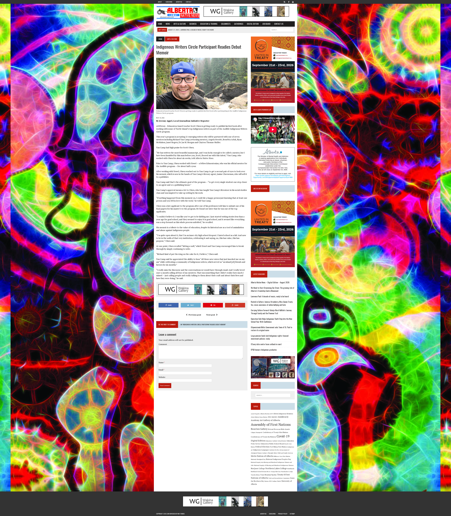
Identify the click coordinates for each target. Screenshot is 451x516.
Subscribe (169, 2)
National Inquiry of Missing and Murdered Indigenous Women (274, 465)
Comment (163, 344)
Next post (210, 314)
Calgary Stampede (256, 432)
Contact (188, 2)
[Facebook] (289, 1)
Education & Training (208, 23)
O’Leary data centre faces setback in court (266, 344)
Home (160, 23)
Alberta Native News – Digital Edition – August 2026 (270, 282)
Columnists (225, 23)
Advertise (179, 2)
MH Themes (181, 514)
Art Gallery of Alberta (270, 420)
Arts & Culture (179, 23)
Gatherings (238, 23)
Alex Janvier (272, 417)
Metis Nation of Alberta (262, 456)
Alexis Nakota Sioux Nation (259, 417)
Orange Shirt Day (275, 471)
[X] (284, 1)
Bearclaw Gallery (259, 429)
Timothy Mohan (255, 475)
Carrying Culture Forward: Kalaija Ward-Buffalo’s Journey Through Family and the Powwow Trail (271, 312)
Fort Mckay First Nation (278, 447)
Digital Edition (253, 23)
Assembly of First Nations (271, 424)
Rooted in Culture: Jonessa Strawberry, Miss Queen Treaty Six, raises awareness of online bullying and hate (272, 303)
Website (162, 377)
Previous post (195, 314)
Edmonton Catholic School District (276, 441)
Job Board (266, 23)
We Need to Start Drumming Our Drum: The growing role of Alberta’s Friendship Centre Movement (272, 289)
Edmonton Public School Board (272, 444)
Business (192, 23)
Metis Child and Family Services (283, 453)
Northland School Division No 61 (260, 471)
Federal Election (262, 446)
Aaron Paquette (255, 414)
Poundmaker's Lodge (287, 471)
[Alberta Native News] (178, 12)
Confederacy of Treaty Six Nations (263, 437)
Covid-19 (283, 436)
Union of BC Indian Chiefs (272, 481)
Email (161, 369)
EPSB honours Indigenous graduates (264, 349)
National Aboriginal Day (258, 459)
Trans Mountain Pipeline (268, 475)
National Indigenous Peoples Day (278, 459)
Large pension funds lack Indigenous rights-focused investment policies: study (269, 337)
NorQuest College (258, 468)
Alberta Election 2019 (266, 414)
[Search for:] (273, 395)
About (160, 2)
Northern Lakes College (276, 468)
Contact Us (278, 23)
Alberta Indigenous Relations (283, 414)
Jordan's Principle (267, 453)
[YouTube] (293, 1)
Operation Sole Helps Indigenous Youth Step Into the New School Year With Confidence (271, 320)
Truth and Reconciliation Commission (279, 478)
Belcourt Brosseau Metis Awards (279, 429)
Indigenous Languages (261, 450)
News (168, 23)
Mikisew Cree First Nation (282, 456)
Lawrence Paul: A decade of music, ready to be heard (270, 296)
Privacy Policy (282, 514)
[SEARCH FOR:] (282, 29)
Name (161, 362)
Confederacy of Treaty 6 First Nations (275, 432)
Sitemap (292, 514)
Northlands (290, 468)
